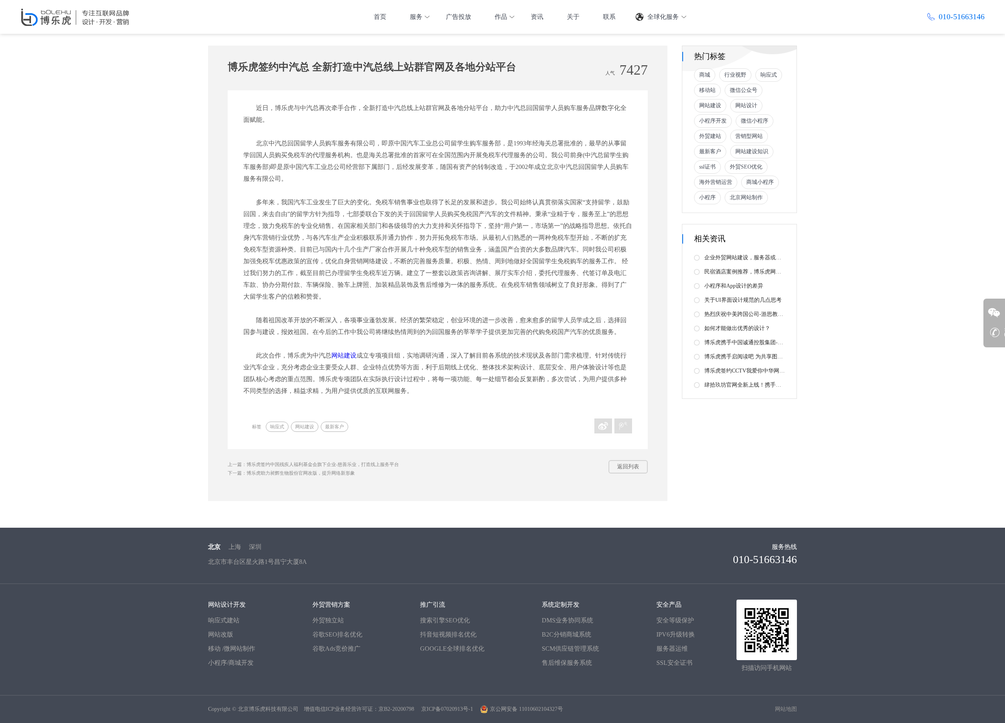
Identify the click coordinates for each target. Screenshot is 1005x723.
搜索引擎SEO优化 (445, 620)
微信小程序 (754, 121)
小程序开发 (713, 121)
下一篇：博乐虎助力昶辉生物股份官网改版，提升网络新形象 (291, 473)
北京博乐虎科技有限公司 (268, 709)
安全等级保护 (675, 620)
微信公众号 (743, 90)
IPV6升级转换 (675, 634)
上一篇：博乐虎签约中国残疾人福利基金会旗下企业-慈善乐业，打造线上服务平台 (313, 464)
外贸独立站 (328, 620)
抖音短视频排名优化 (448, 634)
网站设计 (746, 105)
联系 (609, 16)
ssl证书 (707, 167)
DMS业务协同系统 (567, 620)
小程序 (707, 197)
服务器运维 (672, 648)
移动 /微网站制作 (231, 648)
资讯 (537, 16)
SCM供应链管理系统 (570, 648)
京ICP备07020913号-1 (447, 709)
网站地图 (786, 709)
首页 (380, 16)
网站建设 (343, 355)
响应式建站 (223, 620)
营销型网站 (749, 136)
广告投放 (458, 16)
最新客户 (334, 426)
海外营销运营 (715, 182)
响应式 (277, 426)
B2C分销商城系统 (566, 634)
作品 (501, 16)
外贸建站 (710, 136)
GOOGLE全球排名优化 (452, 648)
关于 (573, 16)
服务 (416, 16)
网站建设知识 (751, 151)
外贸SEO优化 (746, 167)
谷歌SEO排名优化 (337, 634)
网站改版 (220, 634)
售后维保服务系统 (567, 662)
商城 (704, 75)
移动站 (707, 90)
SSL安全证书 (674, 662)
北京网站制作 (746, 197)
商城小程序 (760, 182)
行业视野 (735, 75)
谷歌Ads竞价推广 (336, 648)
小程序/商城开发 (231, 662)
